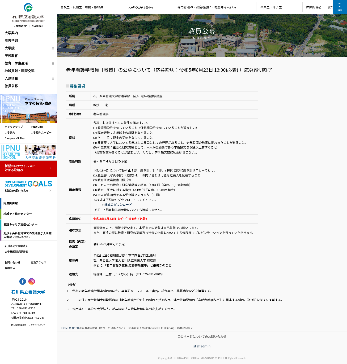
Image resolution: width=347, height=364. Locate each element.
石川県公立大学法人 (16, 246)
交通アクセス (38, 262)
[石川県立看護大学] (28, 12)
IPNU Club (37, 126)
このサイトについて (37, 324)
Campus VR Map (15, 138)
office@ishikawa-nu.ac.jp (27, 317)
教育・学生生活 (16, 63)
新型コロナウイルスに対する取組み (20, 168)
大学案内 (11, 33)
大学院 (10, 48)
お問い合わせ (12, 262)
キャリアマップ (14, 126)
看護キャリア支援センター (21, 224)
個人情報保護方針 (18, 324)
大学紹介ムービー (41, 132)
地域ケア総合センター (18, 213)
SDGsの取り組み (16, 191)
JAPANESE (20, 26)
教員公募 (11, 86)
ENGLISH (37, 26)
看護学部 (11, 40)
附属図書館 (11, 203)
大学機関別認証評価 (16, 251)
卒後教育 (11, 55)
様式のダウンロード (118, 204)
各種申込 (10, 268)
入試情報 (11, 78)
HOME (65, 328)
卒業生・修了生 (271, 7)
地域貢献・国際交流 (19, 71)
